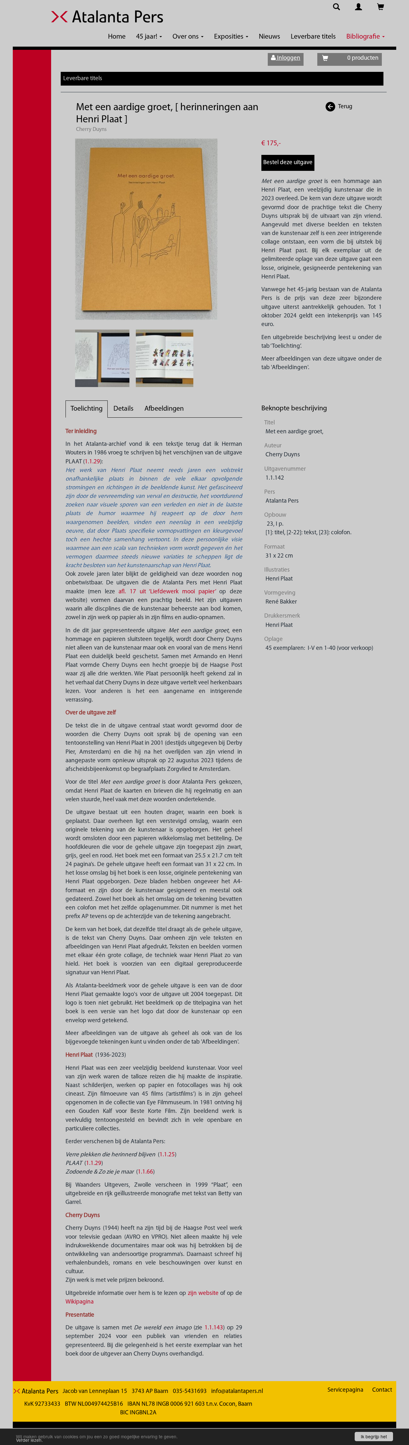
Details (123, 409)
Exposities (229, 37)
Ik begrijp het (374, 1436)
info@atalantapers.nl (237, 1391)
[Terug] (330, 107)
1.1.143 (213, 1328)
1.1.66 (145, 1172)
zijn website (203, 1293)
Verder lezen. (29, 1440)
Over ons (186, 37)
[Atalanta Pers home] (107, 20)
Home (117, 37)
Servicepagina (345, 1390)
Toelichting (87, 409)
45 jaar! (147, 37)
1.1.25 (167, 1155)
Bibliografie (364, 37)
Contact (382, 1390)
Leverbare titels (313, 37)
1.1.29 (92, 462)
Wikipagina (80, 1302)
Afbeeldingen (164, 409)
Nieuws (269, 37)
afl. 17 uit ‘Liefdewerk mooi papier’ (167, 592)
